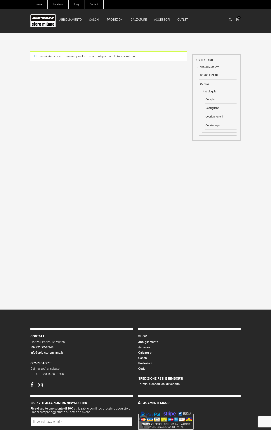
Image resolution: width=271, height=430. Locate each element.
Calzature (145, 352)
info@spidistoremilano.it (46, 352)
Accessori (145, 347)
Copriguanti (212, 107)
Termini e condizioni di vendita (159, 384)
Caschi (142, 358)
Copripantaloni (214, 116)
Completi (211, 99)
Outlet (142, 368)
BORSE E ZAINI (209, 75)
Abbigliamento (148, 342)
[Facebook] (32, 386)
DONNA (204, 83)
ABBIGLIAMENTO (210, 67)
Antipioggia (209, 91)
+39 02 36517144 (41, 347)
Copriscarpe (213, 125)
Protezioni (145, 363)
